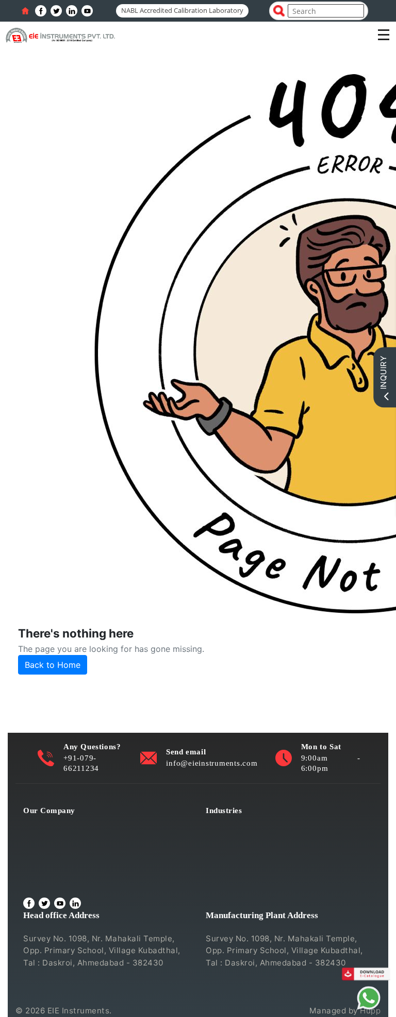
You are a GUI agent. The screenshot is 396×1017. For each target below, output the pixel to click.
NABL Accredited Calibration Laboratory (182, 10)
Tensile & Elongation (245, 838)
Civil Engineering (239, 824)
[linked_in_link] (71, 10)
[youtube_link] (87, 10)
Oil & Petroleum (236, 853)
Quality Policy (50, 838)
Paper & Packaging (242, 881)
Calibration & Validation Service (83, 867)
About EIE (42, 824)
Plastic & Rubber (237, 867)
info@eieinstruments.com (211, 763)
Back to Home (52, 665)
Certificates (46, 853)
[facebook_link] (40, 10)
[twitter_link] (56, 10)
